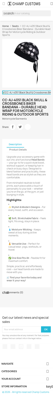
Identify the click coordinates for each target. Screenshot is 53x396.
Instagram (29, 346)
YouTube (21, 346)
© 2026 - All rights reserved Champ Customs (25, 392)
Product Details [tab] (18, 149)
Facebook (5, 346)
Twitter (13, 346)
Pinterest (28, 127)
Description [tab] (15, 144)
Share (13, 127)
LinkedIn (37, 346)
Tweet (20, 127)
